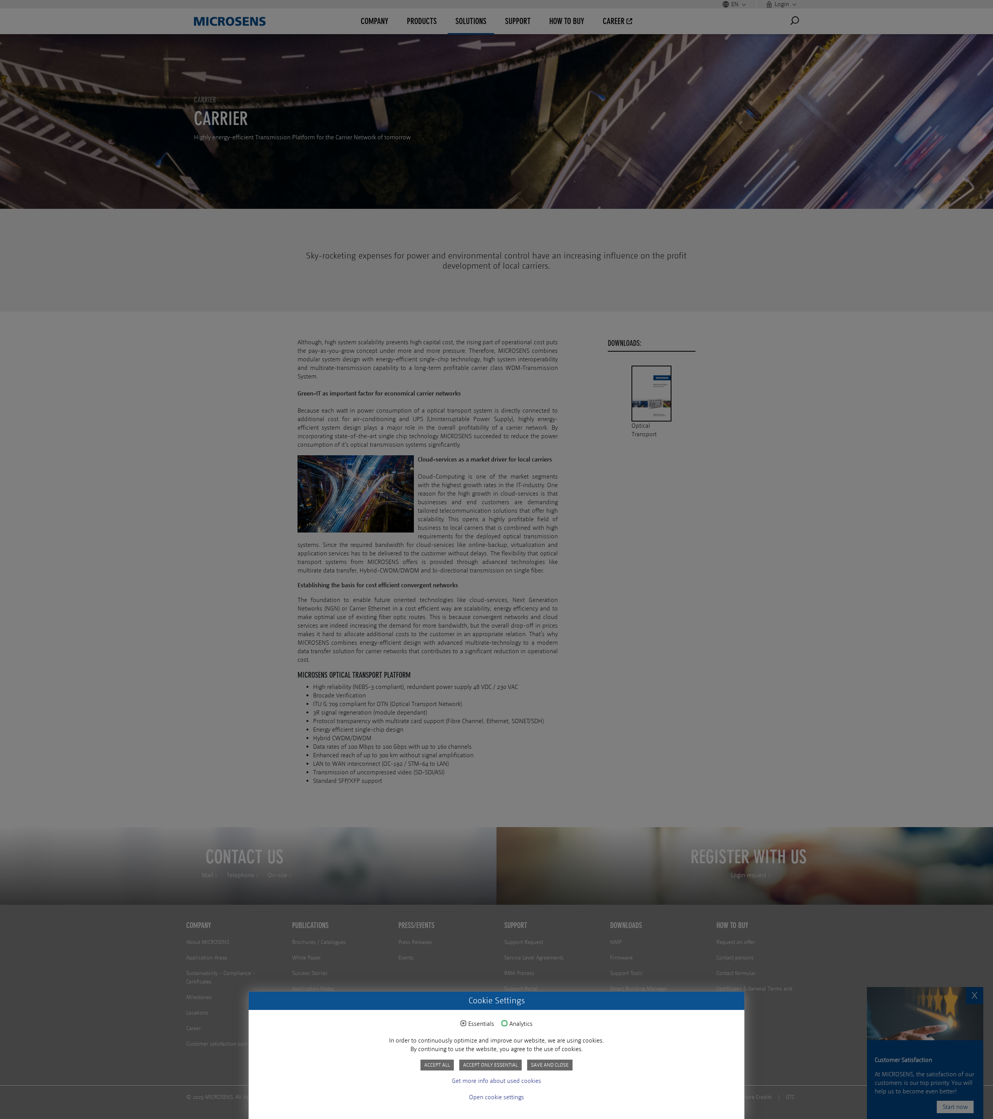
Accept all (437, 1065)
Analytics (521, 1023)
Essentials (481, 1023)
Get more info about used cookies (496, 1080)
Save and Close (550, 1065)
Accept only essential (490, 1065)
